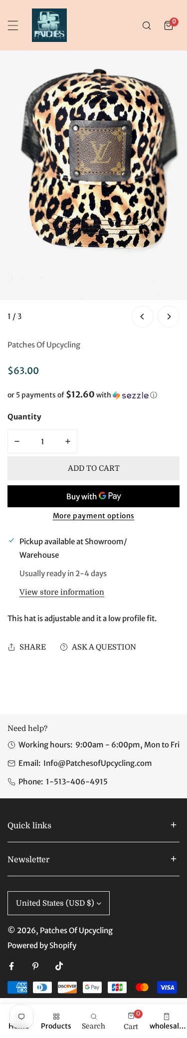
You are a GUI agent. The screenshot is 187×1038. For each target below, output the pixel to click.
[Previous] (143, 317)
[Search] (147, 25)
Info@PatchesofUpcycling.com (97, 763)
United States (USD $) (55, 903)
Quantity (24, 416)
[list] (93, 190)
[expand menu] (13, 25)
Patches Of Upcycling (43, 344)
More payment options (94, 515)
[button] (169, 25)
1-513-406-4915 (77, 781)
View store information (61, 592)
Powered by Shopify (41, 945)
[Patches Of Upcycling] (49, 25)
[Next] (169, 317)
